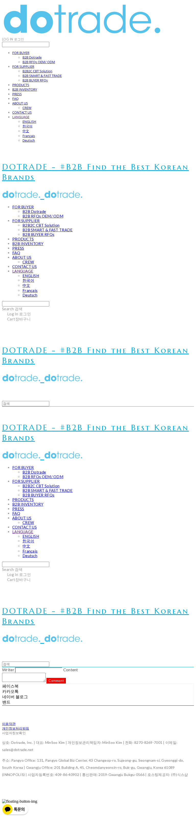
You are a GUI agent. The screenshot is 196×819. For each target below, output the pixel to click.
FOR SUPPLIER (23, 66)
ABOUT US (20, 103)
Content (70, 669)
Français (28, 135)
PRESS (17, 94)
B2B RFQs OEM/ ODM (38, 62)
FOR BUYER (20, 52)
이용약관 (9, 724)
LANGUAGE (20, 117)
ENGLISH (29, 121)
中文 (25, 131)
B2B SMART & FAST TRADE (42, 75)
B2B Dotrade (32, 57)
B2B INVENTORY (24, 89)
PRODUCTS (20, 85)
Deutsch (28, 140)
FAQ (15, 98)
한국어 (27, 126)
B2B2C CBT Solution (37, 71)
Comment (56, 681)
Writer (8, 669)
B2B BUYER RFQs (35, 80)
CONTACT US (22, 112)
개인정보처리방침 (15, 728)
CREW (26, 107)
